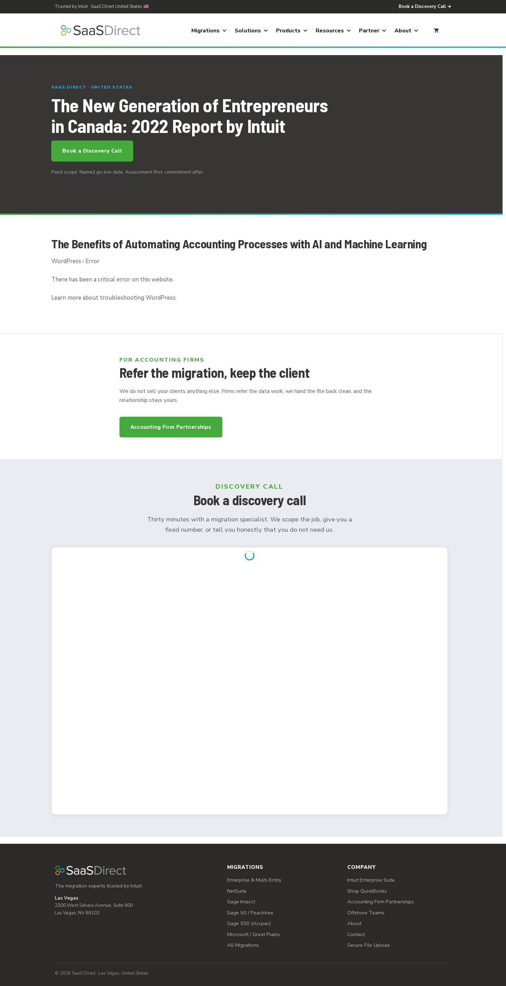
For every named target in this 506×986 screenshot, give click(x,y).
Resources (330, 30)
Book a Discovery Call (92, 150)
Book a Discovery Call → (425, 6)
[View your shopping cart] (436, 30)
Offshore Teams (365, 912)
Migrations (205, 30)
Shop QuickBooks (367, 891)
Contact (356, 934)
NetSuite (236, 891)
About (402, 30)
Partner (369, 30)
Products (288, 30)
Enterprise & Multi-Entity (254, 879)
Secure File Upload (368, 945)
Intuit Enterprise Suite (371, 879)
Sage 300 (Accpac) (249, 923)
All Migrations (243, 945)
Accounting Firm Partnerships (170, 427)
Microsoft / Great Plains (253, 934)
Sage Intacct (241, 901)
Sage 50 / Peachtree (250, 912)
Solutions (248, 30)
